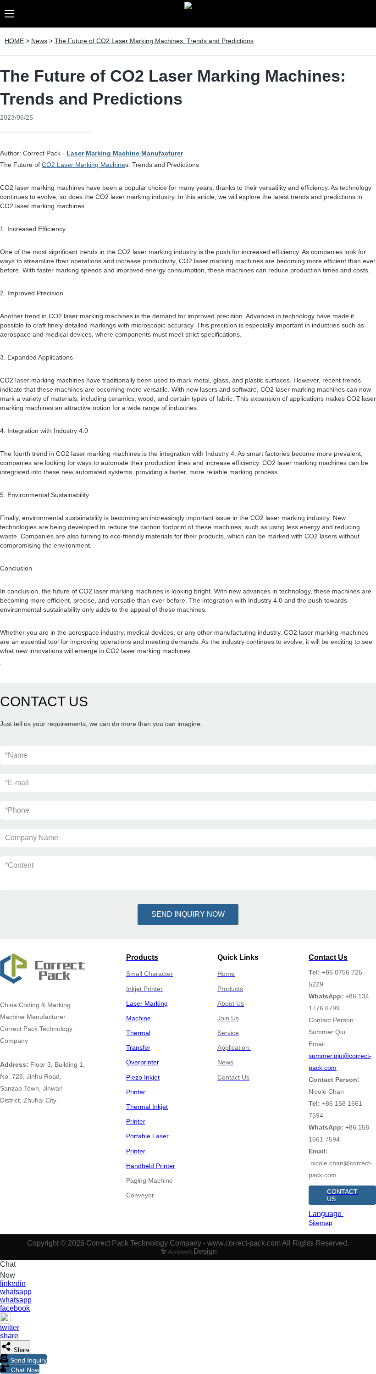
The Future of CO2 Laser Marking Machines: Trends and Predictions (154, 40)
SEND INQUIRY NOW (188, 914)
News (39, 40)
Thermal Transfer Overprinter (142, 1047)
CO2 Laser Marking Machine (83, 164)
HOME (14, 40)
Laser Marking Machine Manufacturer (124, 153)
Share (20, 1349)
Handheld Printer (150, 1165)
